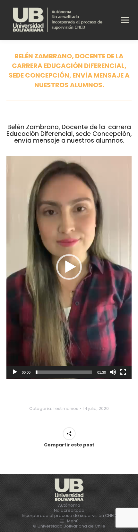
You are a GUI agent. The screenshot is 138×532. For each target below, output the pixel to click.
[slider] (64, 372)
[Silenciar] (113, 372)
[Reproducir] (15, 372)
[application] (69, 267)
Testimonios (65, 408)
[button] (69, 267)
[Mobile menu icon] (125, 20)
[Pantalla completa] (123, 372)
